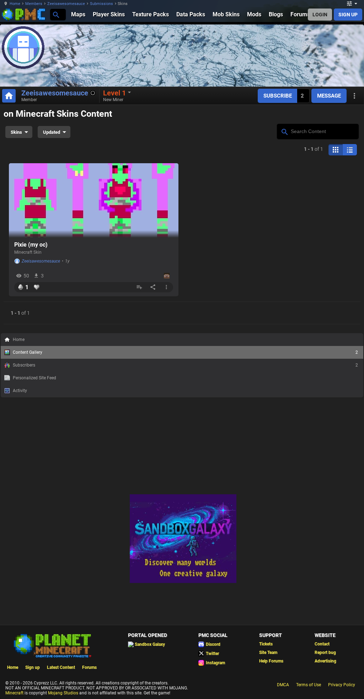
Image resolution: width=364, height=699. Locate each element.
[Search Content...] (284, 130)
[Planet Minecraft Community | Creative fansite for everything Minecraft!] (52, 645)
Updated (51, 132)
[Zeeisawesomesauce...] (55, 14)
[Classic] (350, 149)
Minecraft (14, 692)
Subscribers (185, 365)
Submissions (101, 3)
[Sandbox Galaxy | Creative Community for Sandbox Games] (183, 581)
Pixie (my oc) (31, 244)
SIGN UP (348, 14)
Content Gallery (185, 352)
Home (15, 3)
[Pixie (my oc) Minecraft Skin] (93, 200)
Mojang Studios (63, 692)
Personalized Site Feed (34, 377)
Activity (20, 390)
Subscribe (277, 96)
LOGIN (319, 14)
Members (33, 3)
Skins (16, 132)
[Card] (335, 149)
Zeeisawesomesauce (66, 3)
